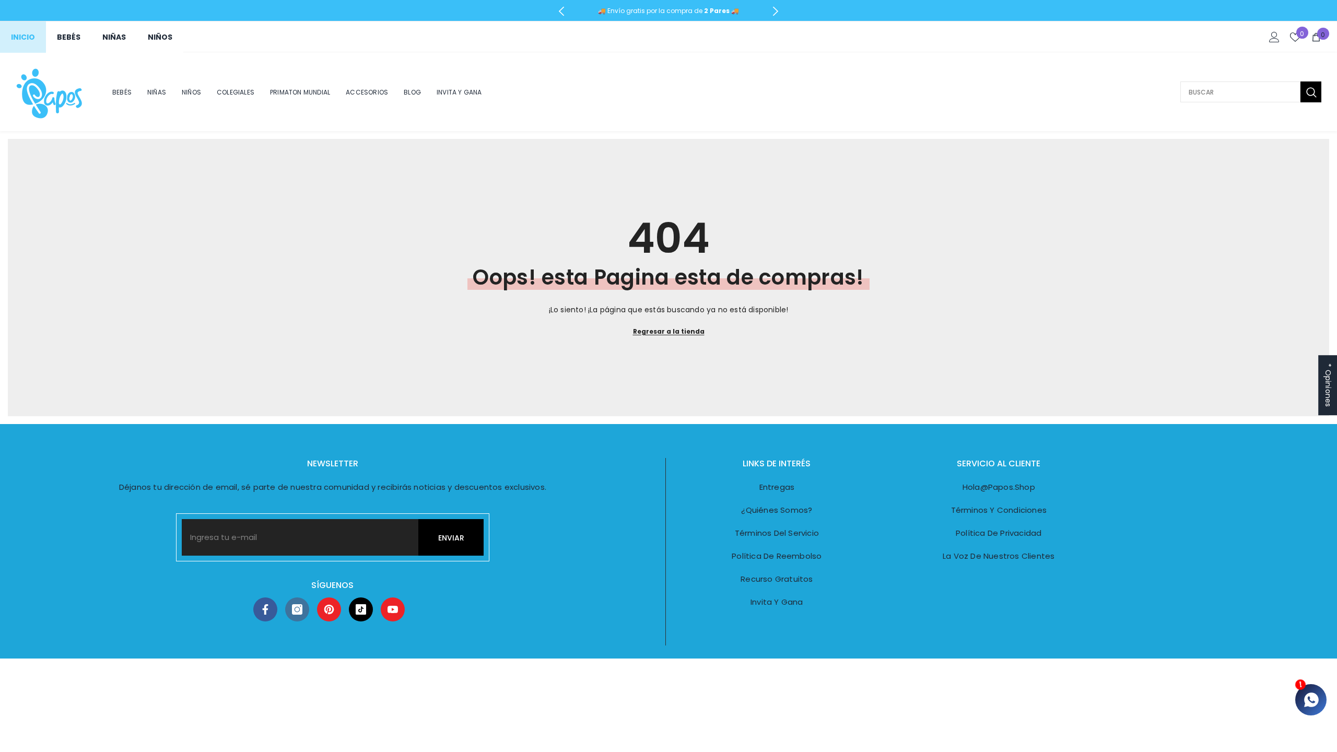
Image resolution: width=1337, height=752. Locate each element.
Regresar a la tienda (669, 331)
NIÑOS (160, 37)
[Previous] (562, 11)
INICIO (23, 37)
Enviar (451, 538)
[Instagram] (297, 609)
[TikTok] (361, 609)
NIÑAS (114, 37)
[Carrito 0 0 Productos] (1316, 37)
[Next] (775, 11)
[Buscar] (1250, 91)
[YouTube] (393, 609)
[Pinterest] (329, 609)
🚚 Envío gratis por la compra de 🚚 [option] (668, 10)
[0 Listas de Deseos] (1295, 37)
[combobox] (1240, 91)
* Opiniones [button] (1328, 385)
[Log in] (1274, 37)
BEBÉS (68, 37)
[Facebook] (265, 609)
